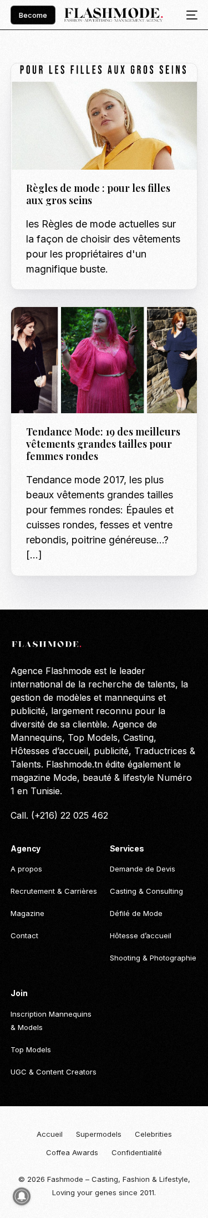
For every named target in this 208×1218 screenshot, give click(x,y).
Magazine (136, 87)
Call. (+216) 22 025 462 (59, 815)
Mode (79, 331)
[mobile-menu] (188, 15)
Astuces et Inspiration (72, 87)
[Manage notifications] (22, 1196)
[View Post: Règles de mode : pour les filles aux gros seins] (103, 116)
